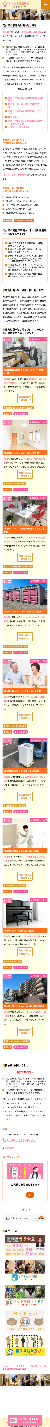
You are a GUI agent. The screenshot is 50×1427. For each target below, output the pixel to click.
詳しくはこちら (22, 414)
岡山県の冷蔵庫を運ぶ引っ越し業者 (20, 850)
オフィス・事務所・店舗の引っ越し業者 (19, 566)
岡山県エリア (14, 116)
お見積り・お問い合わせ (19, 127)
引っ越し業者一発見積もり (16, 174)
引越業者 (20, 1366)
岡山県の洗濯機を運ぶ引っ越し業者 (20, 770)
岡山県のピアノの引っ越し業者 (18, 930)
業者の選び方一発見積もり (25, 398)
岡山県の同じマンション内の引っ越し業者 (23, 1006)
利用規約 (9, 1147)
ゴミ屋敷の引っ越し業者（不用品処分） (19, 408)
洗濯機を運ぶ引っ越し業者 (15, 806)
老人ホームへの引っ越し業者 (16, 726)
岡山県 (6, 32)
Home (7, 1366)
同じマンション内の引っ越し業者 (17, 1041)
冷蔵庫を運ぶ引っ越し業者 (15, 886)
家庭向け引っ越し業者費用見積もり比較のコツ (25, 99)
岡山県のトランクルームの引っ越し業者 (22, 611)
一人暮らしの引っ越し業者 (15, 484)
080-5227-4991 (20, 1140)
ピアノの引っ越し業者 (32, 936)
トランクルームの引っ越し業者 (16, 646)
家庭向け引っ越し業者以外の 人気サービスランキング (25, 122)
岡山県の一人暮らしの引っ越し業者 (20, 452)
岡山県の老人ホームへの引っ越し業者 (21, 691)
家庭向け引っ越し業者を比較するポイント (25, 112)
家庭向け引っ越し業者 (31, 32)
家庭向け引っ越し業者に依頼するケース (25, 105)
